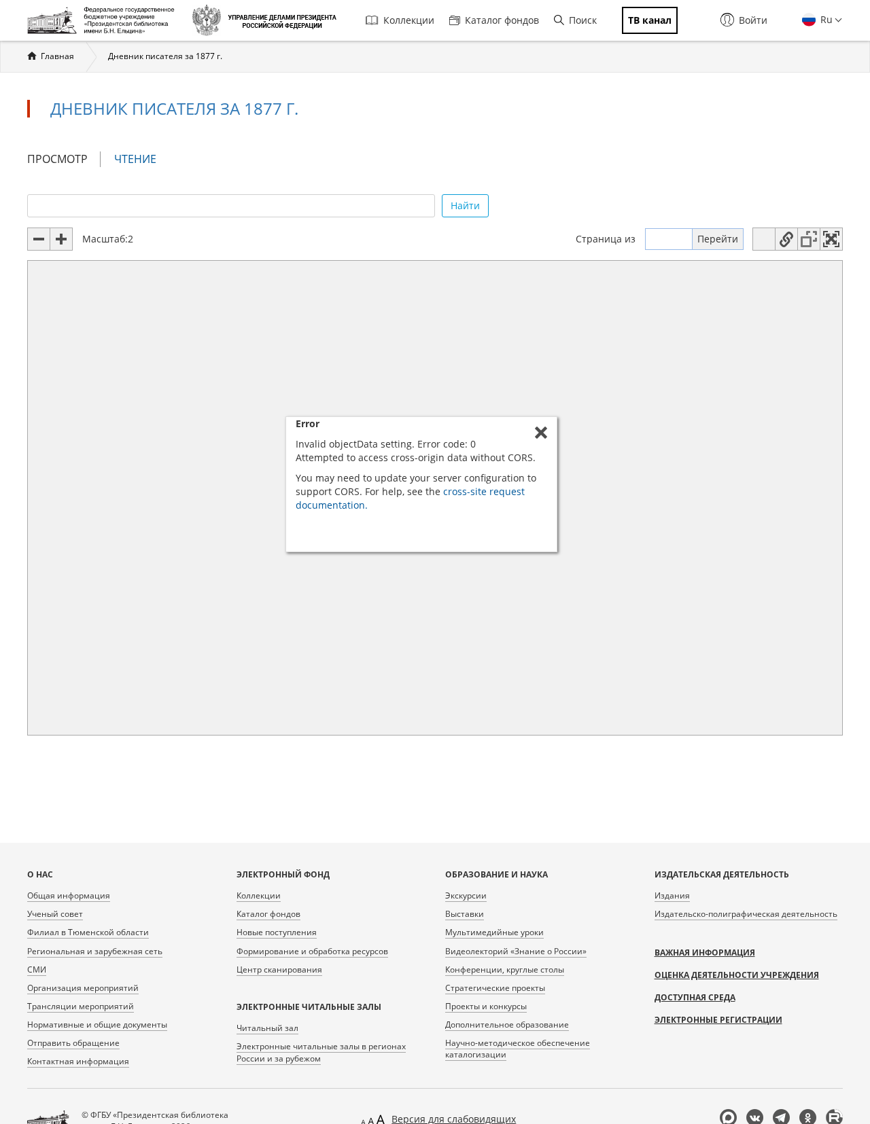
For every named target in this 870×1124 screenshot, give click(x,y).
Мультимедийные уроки (494, 932)
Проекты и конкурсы (486, 1006)
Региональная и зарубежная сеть (94, 951)
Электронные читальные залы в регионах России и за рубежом (321, 1052)
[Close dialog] (541, 433)
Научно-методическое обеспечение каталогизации (517, 1048)
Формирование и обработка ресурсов (312, 951)
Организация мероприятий (83, 988)
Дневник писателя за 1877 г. (165, 56)
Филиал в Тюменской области (88, 932)
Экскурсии (466, 895)
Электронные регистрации (718, 1020)
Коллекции (408, 20)
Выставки (464, 914)
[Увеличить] (61, 239)
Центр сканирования (279, 969)
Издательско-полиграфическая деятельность (746, 914)
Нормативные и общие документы (97, 1024)
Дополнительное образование (507, 1024)
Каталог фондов (502, 20)
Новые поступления (277, 932)
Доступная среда (695, 997)
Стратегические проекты (495, 988)
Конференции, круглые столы (504, 969)
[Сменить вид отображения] (764, 239)
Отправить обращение (73, 1043)
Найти (465, 205)
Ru (825, 19)
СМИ (36, 969)
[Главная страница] (104, 20)
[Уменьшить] (38, 239)
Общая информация (68, 895)
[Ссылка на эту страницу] (786, 239)
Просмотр (57, 158)
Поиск (583, 20)
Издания (672, 895)
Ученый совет (55, 914)
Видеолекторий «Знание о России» (516, 951)
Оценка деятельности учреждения (737, 975)
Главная (57, 56)
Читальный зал (267, 1028)
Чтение (141, 159)
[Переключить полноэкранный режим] (831, 239)
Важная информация (705, 952)
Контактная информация (78, 1061)
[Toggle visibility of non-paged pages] (808, 239)
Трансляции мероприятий (80, 1006)
